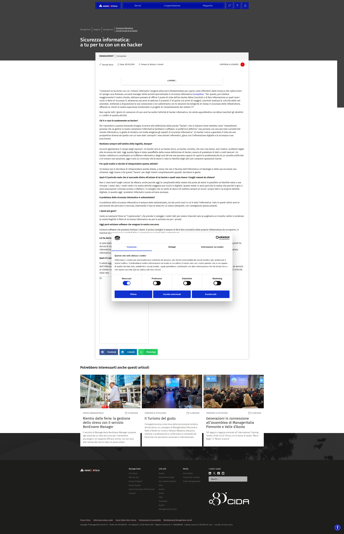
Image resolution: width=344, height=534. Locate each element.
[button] (108, 352)
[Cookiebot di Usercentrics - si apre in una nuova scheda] (218, 238)
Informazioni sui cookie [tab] (212, 247)
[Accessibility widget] (337, 527)
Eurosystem (198, 94)
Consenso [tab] (132, 247)
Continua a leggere (229, 64)
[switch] (157, 283)
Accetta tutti (210, 294)
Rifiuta (133, 294)
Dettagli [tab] (172, 247)
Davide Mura (107, 64)
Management (108, 30)
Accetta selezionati (172, 294)
